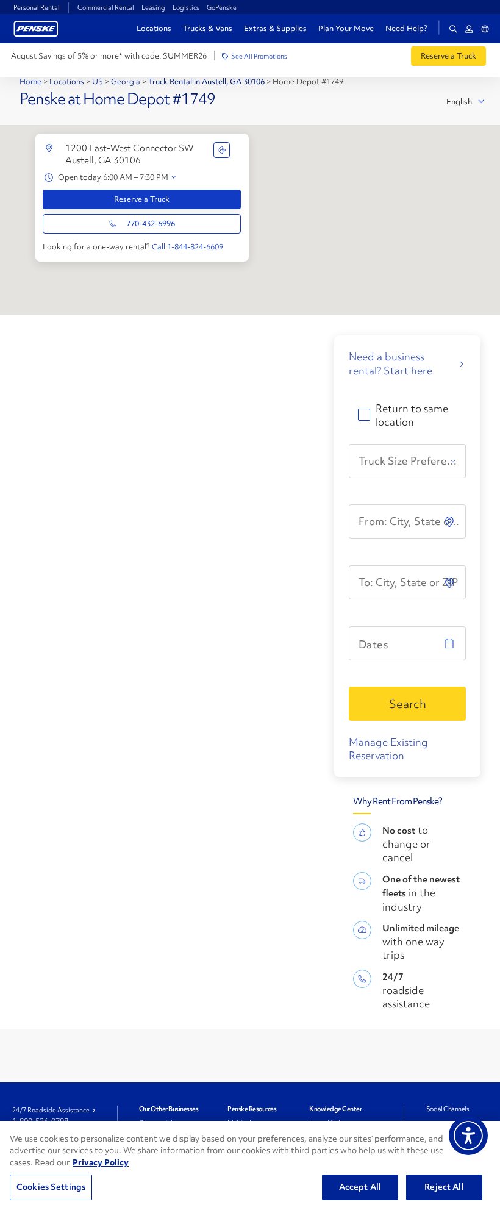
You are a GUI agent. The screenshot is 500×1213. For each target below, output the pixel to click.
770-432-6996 (150, 224)
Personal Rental (36, 7)
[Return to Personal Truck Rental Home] (36, 27)
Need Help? (406, 29)
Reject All (443, 1186)
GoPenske (222, 7)
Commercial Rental (105, 7)
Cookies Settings (50, 1186)
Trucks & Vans (207, 28)
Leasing (153, 7)
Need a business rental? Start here (390, 363)
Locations (154, 28)
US (97, 81)
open (173, 177)
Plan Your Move (346, 28)
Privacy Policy (101, 1162)
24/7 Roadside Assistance (51, 1110)
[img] (450, 582)
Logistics (186, 7)
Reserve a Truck (142, 199)
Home (31, 81)
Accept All (360, 1186)
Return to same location (412, 415)
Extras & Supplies (275, 28)
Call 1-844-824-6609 (187, 247)
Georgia (125, 81)
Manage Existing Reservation (388, 748)
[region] (250, 1167)
